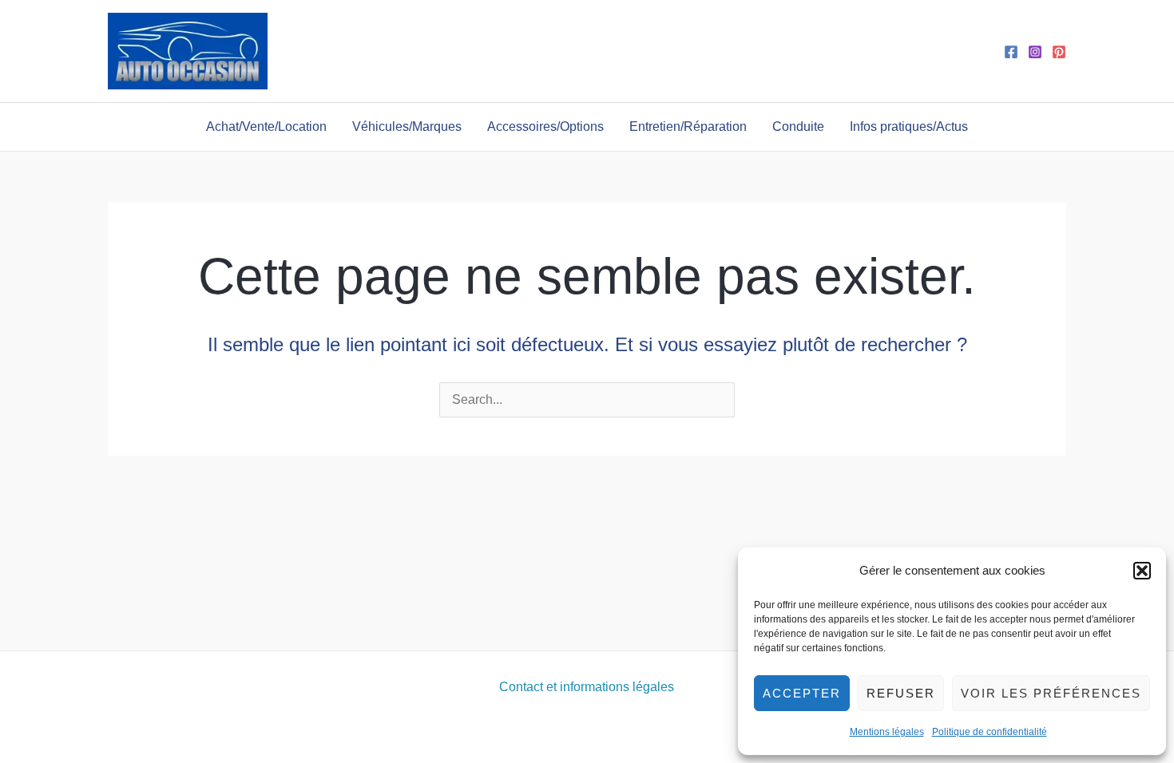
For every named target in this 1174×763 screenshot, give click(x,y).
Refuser (901, 693)
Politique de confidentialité (989, 731)
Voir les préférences (1051, 693)
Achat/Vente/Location (266, 126)
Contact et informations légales (586, 687)
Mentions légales (887, 731)
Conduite (798, 126)
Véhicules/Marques (407, 126)
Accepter (802, 693)
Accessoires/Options (545, 126)
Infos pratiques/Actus (909, 126)
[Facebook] (1011, 52)
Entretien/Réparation (688, 126)
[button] (1142, 571)
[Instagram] (1035, 52)
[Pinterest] (1059, 52)
